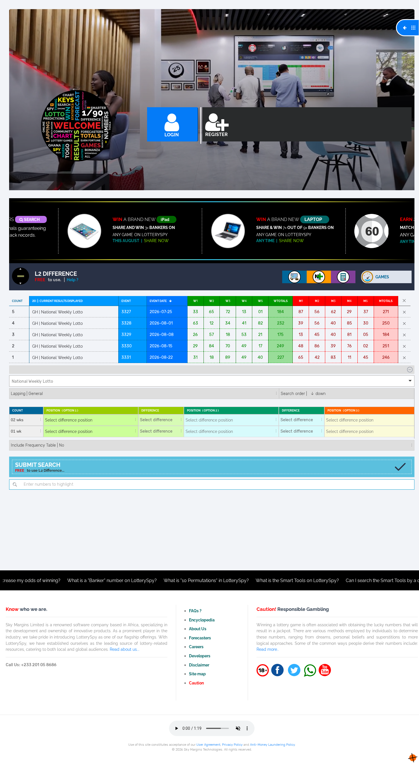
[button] (211, 381)
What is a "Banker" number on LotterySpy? (63, 580)
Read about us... (124, 649)
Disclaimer (199, 664)
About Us (197, 628)
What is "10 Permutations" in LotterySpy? (157, 580)
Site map (197, 673)
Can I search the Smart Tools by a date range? (345, 580)
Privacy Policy (232, 745)
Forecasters (200, 637)
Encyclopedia (202, 619)
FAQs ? (195, 610)
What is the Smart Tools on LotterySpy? (248, 580)
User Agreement (208, 745)
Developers (199, 655)
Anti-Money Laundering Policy (272, 745)
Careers (196, 646)
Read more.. (268, 649)
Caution (196, 682)
